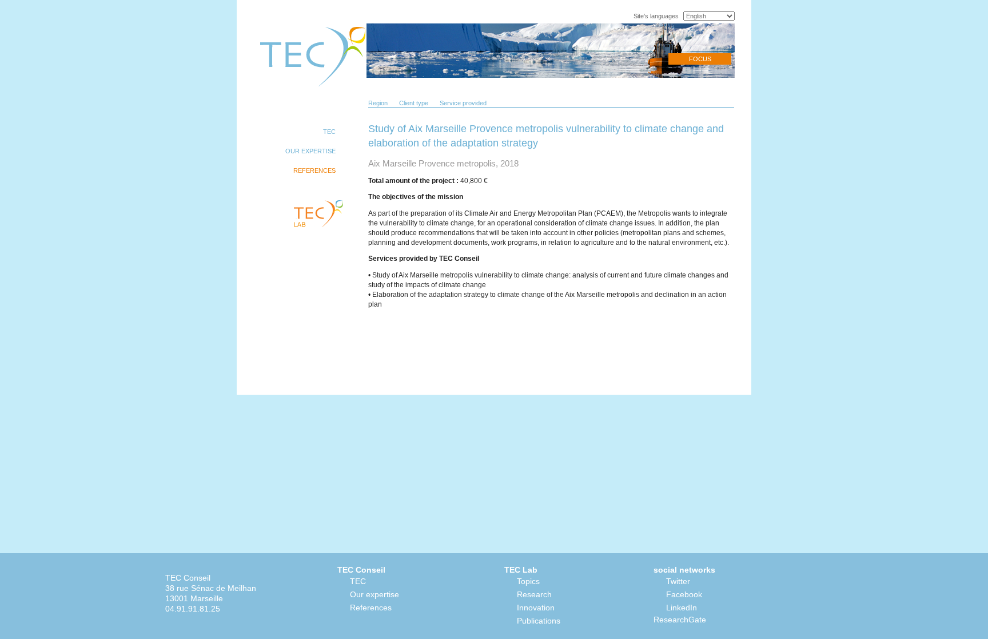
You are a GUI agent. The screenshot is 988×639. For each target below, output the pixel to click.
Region (378, 103)
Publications (538, 620)
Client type (413, 103)
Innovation (536, 607)
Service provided (463, 103)
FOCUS (700, 58)
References (371, 607)
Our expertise (374, 594)
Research (534, 594)
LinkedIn (681, 607)
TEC (358, 581)
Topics (528, 581)
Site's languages (656, 16)
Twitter (678, 581)
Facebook (684, 594)
